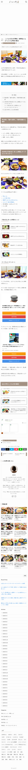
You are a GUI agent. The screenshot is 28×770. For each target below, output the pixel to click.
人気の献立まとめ (7, 716)
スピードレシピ (13, 747)
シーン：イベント (21, 43)
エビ (25, 739)
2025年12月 (5, 636)
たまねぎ (21, 737)
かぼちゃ (10, 734)
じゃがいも (15, 737)
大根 (21, 752)
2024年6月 (5, 690)
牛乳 (13, 757)
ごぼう (3, 737)
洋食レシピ (5, 722)
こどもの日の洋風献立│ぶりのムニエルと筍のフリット (17, 401)
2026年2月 (5, 630)
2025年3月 (5, 663)
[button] (3, 449)
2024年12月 (5, 672)
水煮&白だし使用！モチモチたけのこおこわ (17, 227)
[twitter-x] (15, 496)
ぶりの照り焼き (6, 198)
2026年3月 (5, 627)
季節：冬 (3, 754)
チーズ (20, 747)
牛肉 (17, 757)
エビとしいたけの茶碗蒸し (16, 254)
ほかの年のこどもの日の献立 (12, 109)
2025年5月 (5, 657)
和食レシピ (5, 719)
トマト (8, 749)
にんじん (3, 739)
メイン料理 (9, 752)
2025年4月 (5, 660)
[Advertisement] (14, 19)
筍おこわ (5, 196)
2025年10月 (5, 642)
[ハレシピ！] (14, 2)
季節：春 (21, 754)
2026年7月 (5, 615)
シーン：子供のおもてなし (20, 744)
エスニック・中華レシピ (8, 713)
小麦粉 (8, 757)
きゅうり (20, 734)
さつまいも (8, 737)
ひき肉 (8, 739)
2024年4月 (5, 696)
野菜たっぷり (12, 759)
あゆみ (14, 475)
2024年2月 (5, 702)
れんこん (20, 739)
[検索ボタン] (26, 2)
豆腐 (3, 759)
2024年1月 (5, 705)
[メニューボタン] (2, 2)
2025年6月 (5, 654)
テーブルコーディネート (12, 107)
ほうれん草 (14, 739)
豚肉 (6, 759)
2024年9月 (5, 681)
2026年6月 (5, 618)
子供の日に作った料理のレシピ (14, 105)
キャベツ (3, 742)
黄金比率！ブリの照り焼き (16, 245)
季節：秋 (3, 757)
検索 (25, 575)
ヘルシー (3, 752)
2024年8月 (5, 684)
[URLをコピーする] (25, 449)
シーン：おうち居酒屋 (12, 742)
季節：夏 (16, 754)
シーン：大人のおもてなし (7, 744)
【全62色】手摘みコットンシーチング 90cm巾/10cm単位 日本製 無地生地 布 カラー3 (13, 345)
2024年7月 (5, 687)
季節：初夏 (9, 754)
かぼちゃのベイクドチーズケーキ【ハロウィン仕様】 (13, 583)
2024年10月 (5, 678)
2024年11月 (5, 675)
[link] (13, 496)
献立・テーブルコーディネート (9, 43)
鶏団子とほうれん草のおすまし (10, 200)
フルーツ (19, 749)
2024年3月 (5, 699)
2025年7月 (5, 651)
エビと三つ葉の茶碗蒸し (9, 202)
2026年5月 (5, 621)
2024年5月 (5, 693)
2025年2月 (5, 666)
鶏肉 (20, 759)
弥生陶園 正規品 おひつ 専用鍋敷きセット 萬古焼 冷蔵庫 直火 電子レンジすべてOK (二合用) (13, 306)
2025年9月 (5, 645)
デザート (3, 749)
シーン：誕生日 (5, 747)
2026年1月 (5, 633)
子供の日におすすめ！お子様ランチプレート (18, 392)
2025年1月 (5, 669)
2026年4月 (5, 624)
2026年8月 (5, 612)
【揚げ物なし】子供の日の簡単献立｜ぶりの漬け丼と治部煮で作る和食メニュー (18, 410)
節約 (20, 757)
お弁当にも (4, 734)
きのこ (15, 734)
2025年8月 (5, 648)
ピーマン (14, 749)
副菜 (15, 752)
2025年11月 (5, 639)
